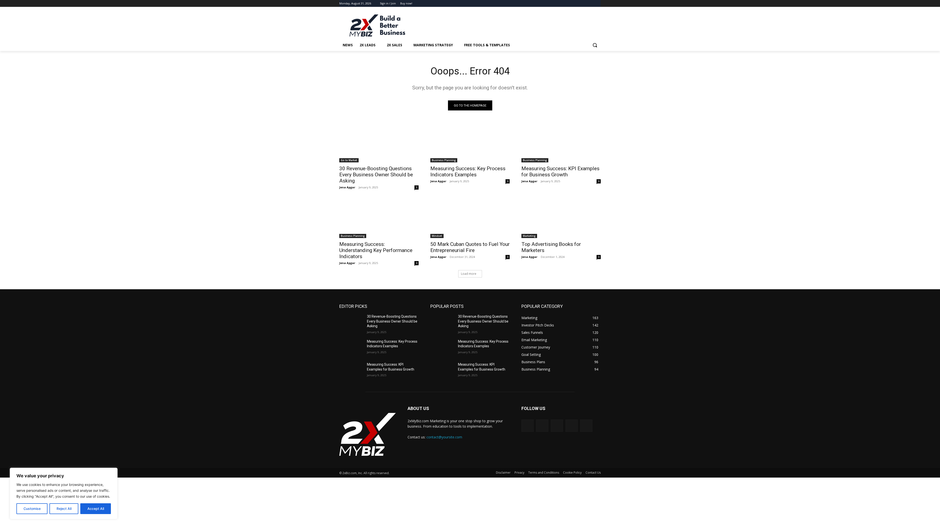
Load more (468, 274)
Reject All (64, 508)
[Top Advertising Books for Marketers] (561, 218)
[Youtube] (598, 3)
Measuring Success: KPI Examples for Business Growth (560, 172)
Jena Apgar (347, 187)
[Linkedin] (557, 426)
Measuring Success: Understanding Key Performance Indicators (375, 250)
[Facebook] (584, 3)
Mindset (437, 236)
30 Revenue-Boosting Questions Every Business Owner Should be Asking (376, 175)
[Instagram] (591, 3)
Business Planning (444, 160)
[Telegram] (586, 426)
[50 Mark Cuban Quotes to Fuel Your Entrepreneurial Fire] (470, 218)
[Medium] (571, 426)
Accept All (95, 508)
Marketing (529, 236)
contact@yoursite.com (444, 437)
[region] (64, 493)
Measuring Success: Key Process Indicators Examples (467, 172)
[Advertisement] (507, 25)
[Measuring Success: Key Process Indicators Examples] (470, 142)
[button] (595, 45)
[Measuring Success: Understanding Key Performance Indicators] (379, 218)
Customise (32, 508)
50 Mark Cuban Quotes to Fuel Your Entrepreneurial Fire (470, 247)
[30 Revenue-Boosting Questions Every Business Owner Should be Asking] (379, 142)
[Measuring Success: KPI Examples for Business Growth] (561, 142)
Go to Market (349, 160)
